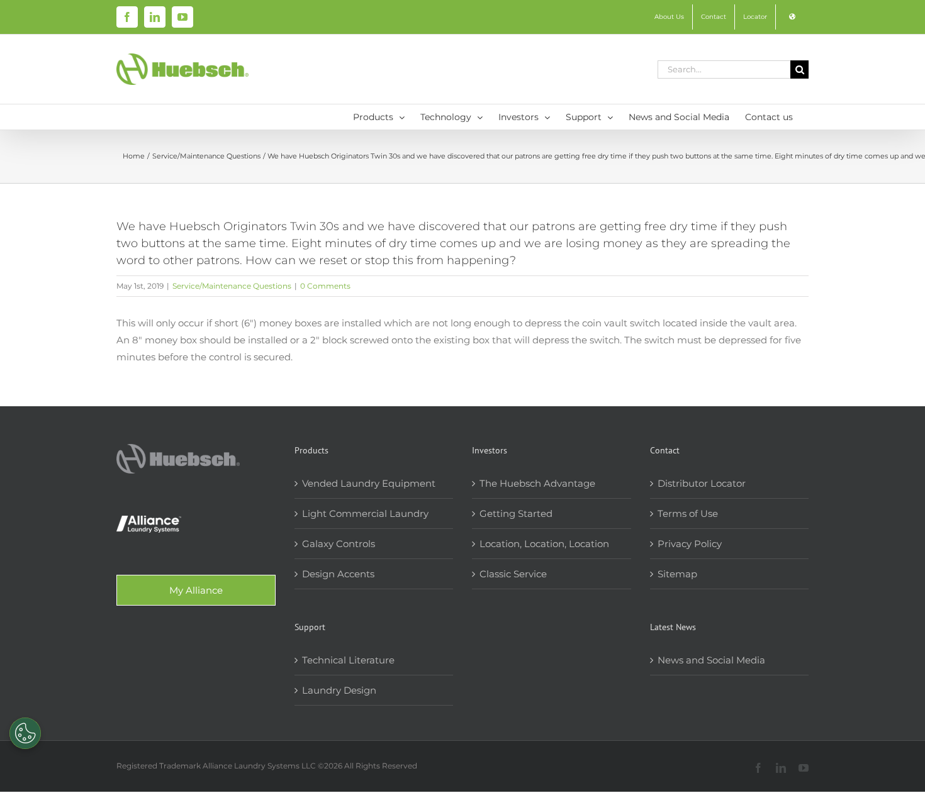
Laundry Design (339, 690)
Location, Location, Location (544, 544)
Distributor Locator (702, 483)
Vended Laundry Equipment (368, 483)
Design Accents (338, 574)
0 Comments (325, 286)
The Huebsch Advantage (537, 483)
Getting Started (515, 513)
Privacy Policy (690, 544)
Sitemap (677, 574)
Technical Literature (348, 660)
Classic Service (513, 574)
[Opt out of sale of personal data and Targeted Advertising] (25, 733)
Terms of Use (688, 513)
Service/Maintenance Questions (231, 286)
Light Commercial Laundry (365, 513)
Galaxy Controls (338, 544)
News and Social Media (711, 660)
